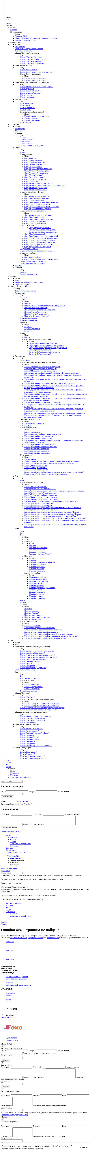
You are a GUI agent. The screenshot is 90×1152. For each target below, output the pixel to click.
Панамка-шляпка (31, 611)
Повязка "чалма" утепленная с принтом (40, 310)
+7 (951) (13, 856)
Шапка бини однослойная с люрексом (39, 628)
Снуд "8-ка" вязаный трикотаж (36, 198)
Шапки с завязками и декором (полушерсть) (37, 655)
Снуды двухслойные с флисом (36, 196)
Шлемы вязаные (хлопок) (25, 40)
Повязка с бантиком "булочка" (36, 316)
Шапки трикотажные (32, 432)
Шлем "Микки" (26, 122)
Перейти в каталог (35, 938)
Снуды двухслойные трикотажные (38, 215)
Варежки (18, 266)
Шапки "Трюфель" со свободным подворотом (38, 710)
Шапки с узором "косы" (29, 91)
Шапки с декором (27, 89)
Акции (8, 765)
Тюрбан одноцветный (38, 579)
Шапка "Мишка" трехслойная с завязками (41, 499)
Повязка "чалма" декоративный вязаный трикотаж (44, 306)
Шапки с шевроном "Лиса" (35, 80)
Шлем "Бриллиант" (27, 108)
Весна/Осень (20, 47)
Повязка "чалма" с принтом (35, 312)
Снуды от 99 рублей (23, 285)
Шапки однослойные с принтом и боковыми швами (45, 638)
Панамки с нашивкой (37, 565)
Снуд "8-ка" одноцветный (34, 234)
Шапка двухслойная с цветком (36, 451)
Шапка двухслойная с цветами (36, 449)
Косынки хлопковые (37, 550)
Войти (3, 869)
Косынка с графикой (37, 552)
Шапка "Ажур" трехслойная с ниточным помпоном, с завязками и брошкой (54, 491)
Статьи (8, 762)
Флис (22, 676)
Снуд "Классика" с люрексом (36, 173)
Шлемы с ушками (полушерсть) (32, 756)
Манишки (19, 131)
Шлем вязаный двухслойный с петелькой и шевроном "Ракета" (49, 463)
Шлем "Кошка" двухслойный (36, 470)
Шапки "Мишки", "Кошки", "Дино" (34, 733)
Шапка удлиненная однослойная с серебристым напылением (48, 634)
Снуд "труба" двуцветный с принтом (39, 245)
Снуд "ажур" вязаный (33, 160)
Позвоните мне (7, 796)
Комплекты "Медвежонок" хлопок (29, 49)
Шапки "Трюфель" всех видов (32, 57)
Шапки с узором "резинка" (30, 93)
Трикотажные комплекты (34, 423)
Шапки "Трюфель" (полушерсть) (33, 59)
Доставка (9, 848)
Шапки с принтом (36, 594)
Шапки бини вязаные (28, 70)
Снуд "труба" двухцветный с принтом (44, 352)
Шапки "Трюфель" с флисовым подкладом (41, 703)
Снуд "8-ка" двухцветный (34, 217)
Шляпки (23, 602)
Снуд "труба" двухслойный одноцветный (41, 238)
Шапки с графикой (36, 586)
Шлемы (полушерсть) (28, 752)
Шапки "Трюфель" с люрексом (32, 63)
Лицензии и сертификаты (20, 777)
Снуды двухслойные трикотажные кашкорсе (37, 251)
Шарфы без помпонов (28, 318)
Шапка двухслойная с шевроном (37, 453)
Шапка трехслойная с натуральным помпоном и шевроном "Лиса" (51, 516)
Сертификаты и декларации (17, 979)
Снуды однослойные (32, 257)
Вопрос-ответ (11, 850)
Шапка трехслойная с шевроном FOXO (40, 489)
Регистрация (12, 869)
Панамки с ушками (36, 569)
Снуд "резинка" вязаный (34, 165)
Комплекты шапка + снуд (25, 670)
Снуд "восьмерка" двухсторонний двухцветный (48, 348)
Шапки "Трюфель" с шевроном (32, 720)
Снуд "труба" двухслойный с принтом (39, 240)
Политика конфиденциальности (18, 985)
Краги (26, 331)
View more (10, 942)
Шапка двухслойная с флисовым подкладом (42, 402)
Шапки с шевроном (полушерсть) (33, 668)
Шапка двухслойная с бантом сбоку (38, 436)
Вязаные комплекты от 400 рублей (29, 282)
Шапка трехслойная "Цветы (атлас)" (39, 503)
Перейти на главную (18, 938)
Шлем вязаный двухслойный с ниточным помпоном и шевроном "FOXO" (54, 472)
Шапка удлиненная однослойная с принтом (41, 632)
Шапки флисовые (31, 685)
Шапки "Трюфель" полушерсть (32, 718)
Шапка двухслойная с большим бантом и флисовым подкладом (49, 383)
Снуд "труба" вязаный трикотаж (37, 205)
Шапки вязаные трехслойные (31, 729)
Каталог (13, 30)
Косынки (32, 546)
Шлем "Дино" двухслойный (35, 466)
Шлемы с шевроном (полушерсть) (33, 758)
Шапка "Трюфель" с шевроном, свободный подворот (36, 38)
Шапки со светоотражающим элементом (36, 746)
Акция (17, 280)
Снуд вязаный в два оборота (35, 188)
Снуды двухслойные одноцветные (43, 232)
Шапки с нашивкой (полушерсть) (33, 659)
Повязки (23, 137)
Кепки (22, 600)
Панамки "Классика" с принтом (42, 562)
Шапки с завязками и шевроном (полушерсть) (38, 657)
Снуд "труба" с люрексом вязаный (38, 169)
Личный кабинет (8, 831)
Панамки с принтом (37, 567)
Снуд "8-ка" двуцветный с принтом (38, 219)
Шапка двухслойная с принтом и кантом (40, 447)
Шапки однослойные (37, 577)
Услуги (8, 767)
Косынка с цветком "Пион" (40, 554)
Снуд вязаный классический (35, 190)
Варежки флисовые (32, 329)
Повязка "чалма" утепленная (35, 314)
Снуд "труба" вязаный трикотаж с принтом (41, 207)
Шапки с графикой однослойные (42, 588)
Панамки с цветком (37, 571)
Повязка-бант (25, 141)
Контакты (14, 775)
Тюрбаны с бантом (36, 583)
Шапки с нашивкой (37, 592)
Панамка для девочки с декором (37, 617)
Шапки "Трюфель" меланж (30, 61)
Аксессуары (20, 129)
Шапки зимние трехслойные (35, 487)
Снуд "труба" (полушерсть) (35, 179)
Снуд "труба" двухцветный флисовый (39, 242)
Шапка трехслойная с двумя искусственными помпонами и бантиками (52, 508)
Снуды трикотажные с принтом (32, 263)
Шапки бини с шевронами (35, 78)
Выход (17, 831)
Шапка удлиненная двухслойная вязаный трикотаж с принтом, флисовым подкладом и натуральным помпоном (53, 410)
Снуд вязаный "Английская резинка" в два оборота (45, 186)
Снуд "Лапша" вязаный (33, 175)
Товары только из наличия (25, 291)
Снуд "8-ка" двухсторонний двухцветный (41, 236)
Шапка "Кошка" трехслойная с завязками (40, 497)
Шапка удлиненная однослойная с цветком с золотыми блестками (50, 636)
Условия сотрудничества (15, 852)
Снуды (22, 152)
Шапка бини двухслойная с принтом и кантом (43, 434)
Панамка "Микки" (31, 613)
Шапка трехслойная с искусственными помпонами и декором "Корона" (53, 514)
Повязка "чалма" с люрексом (35, 308)
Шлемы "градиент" (27, 754)
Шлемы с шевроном (32, 120)
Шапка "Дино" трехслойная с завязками (40, 493)
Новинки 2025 (21, 36)
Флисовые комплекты (23, 51)
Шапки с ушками (27, 95)
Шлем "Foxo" (25, 106)
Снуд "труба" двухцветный (35, 221)
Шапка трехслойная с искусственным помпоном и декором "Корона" (52, 512)
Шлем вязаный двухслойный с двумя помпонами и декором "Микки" (52, 461)
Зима (22, 480)
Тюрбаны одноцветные (38, 581)
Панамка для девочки (33, 615)
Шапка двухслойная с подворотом (38, 438)
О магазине (14, 773)
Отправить (5, 1060)
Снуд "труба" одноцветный (40, 228)
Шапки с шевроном (27, 97)
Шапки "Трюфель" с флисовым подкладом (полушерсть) (42, 708)
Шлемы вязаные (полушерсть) (36, 116)
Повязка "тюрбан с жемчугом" (32, 146)
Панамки (32, 560)
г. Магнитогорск (21, 801)
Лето (22, 533)
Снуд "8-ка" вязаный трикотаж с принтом (41, 202)
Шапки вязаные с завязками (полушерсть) (36, 87)
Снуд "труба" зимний (33, 181)
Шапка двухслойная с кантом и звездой (40, 445)
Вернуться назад (53, 938)
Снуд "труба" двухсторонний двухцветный (46, 346)
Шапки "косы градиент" (29, 731)
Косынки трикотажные (38, 548)
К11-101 (27, 426)
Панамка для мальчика (33, 619)
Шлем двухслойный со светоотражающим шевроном (45, 474)
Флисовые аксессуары (28, 678)
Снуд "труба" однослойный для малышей (41, 259)
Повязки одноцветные (29, 274)
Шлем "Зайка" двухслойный (35, 468)
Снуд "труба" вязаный (33, 167)
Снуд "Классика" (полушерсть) (36, 171)
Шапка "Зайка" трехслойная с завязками (40, 495)
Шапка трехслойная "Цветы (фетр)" (38, 506)
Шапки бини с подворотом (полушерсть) (36, 72)
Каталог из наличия (13, 903)
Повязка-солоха (26, 143)
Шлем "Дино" (25, 110)
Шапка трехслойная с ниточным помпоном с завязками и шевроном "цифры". (55, 518)
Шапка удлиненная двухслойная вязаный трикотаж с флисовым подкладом (54, 413)
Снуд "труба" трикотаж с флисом (37, 209)
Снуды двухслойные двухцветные (42, 230)
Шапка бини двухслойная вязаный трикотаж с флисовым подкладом (51, 373)
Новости (9, 760)
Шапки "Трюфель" (27, 697)
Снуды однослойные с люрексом (37, 247)
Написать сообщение (9, 827)
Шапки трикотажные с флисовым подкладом (42, 367)
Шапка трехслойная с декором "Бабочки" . (41, 510)
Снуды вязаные (30, 158)
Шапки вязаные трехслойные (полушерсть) (37, 651)
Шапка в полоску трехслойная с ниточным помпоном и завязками (51, 501)
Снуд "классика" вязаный (34, 162)
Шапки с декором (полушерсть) (32, 653)
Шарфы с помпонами (28, 320)
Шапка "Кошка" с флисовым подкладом (40, 369)
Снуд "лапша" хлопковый (34, 177)
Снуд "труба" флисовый (34, 200)
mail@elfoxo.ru (16, 858)
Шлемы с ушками (31, 118)
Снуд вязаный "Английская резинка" (39, 183)
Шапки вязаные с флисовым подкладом (36, 716)
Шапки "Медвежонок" (33, 687)
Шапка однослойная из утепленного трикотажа (43, 630)
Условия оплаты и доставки (17, 977)
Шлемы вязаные (26, 103)
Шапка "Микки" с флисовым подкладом (40, 371)
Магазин (9, 835)
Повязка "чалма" (26, 139)
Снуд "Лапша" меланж (29, 249)
